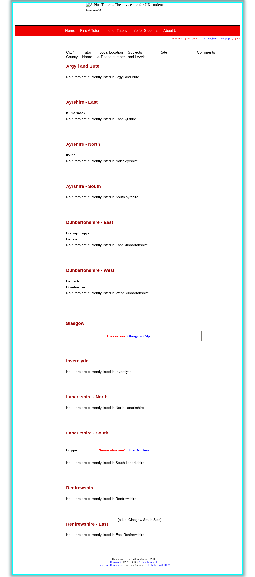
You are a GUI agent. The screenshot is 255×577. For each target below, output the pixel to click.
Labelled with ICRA (159, 565)
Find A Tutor (89, 30)
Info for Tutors (115, 30)
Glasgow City (139, 336)
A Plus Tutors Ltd (148, 562)
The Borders (138, 450)
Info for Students (145, 30)
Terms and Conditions (109, 565)
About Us (171, 30)
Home (70, 30)
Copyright (115, 562)
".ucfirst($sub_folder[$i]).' (217, 38)
